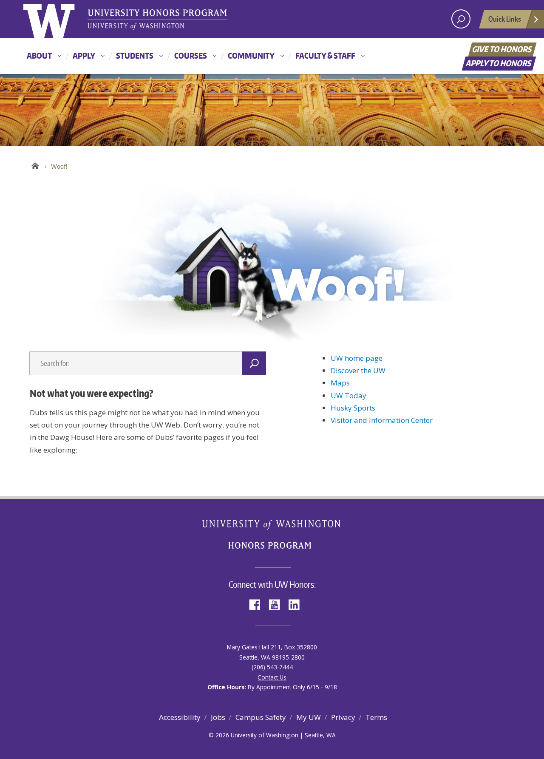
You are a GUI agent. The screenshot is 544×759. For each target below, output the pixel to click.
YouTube (277, 604)
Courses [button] (190, 55)
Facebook (258, 604)
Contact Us (272, 677)
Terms (376, 717)
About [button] (39, 55)
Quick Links (504, 18)
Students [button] (134, 55)
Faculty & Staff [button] (325, 55)
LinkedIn (297, 604)
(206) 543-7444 (272, 667)
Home (35, 164)
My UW (308, 717)
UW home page (356, 358)
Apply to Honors (499, 63)
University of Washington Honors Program (157, 20)
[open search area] (460, 18)
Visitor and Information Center (382, 420)
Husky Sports (353, 408)
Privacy (343, 717)
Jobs (218, 717)
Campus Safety (260, 717)
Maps (340, 383)
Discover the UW (358, 370)
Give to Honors (502, 49)
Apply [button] (84, 55)
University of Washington (58, 19)
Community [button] (251, 55)
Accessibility (180, 717)
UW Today (348, 395)
